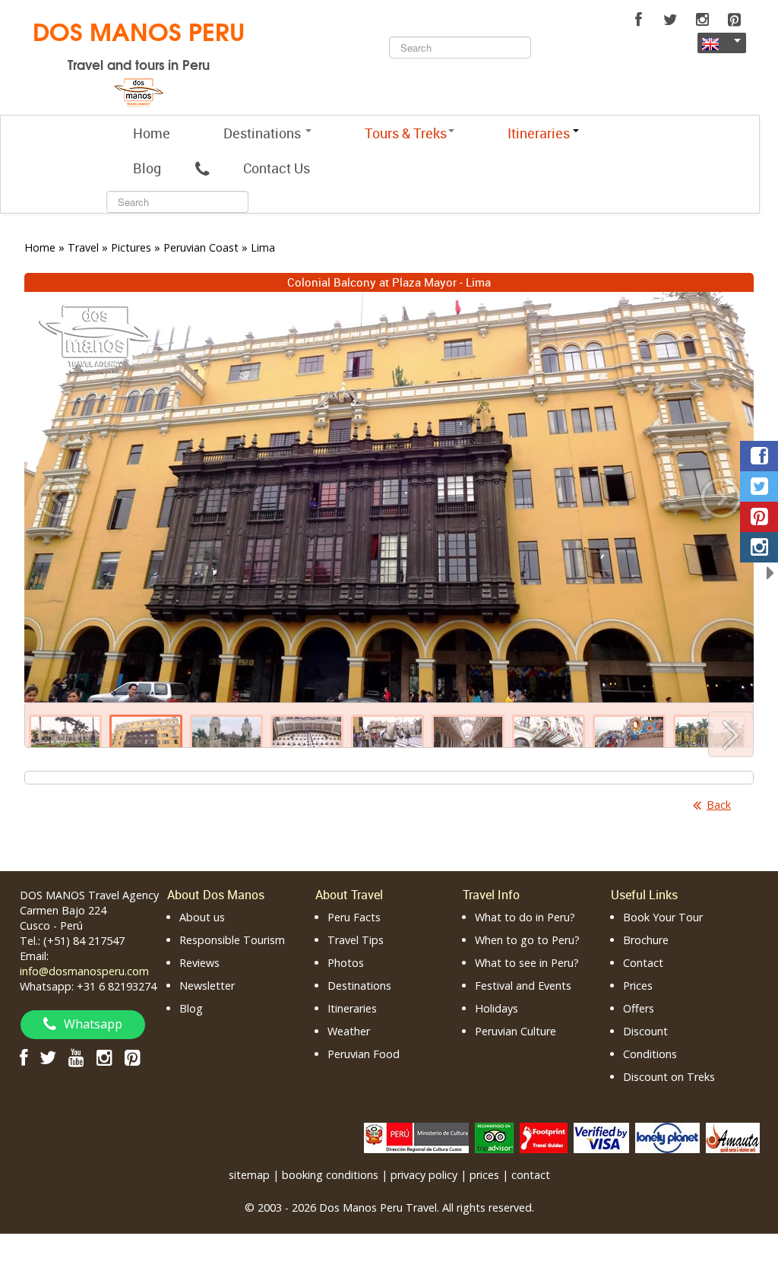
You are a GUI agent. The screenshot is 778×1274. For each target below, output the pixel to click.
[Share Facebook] (759, 456)
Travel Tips (355, 940)
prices (484, 1175)
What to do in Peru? (525, 917)
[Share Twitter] (759, 486)
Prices (638, 985)
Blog (147, 168)
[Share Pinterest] (759, 517)
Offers (638, 1008)
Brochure (646, 940)
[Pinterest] (734, 20)
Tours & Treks (406, 133)
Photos (345, 963)
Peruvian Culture (515, 1031)
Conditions (650, 1054)
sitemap (249, 1175)
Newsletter (207, 985)
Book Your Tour (663, 917)
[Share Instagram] (759, 547)
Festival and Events (523, 985)
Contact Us (276, 168)
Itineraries (352, 1008)
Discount (645, 1031)
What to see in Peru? (527, 963)
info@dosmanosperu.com (84, 971)
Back (719, 804)
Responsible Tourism (232, 940)
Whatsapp (93, 1024)
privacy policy (424, 1175)
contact (530, 1175)
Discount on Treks (669, 1077)
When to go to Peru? (527, 940)
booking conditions (330, 1175)
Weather (348, 1031)
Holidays (496, 1008)
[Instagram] (702, 20)
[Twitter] (670, 20)
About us (202, 917)
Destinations (263, 133)
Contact (643, 963)
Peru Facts (354, 917)
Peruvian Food (363, 1054)
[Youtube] (76, 1057)
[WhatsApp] (202, 168)
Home (151, 133)
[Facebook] (638, 20)
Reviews (199, 963)
